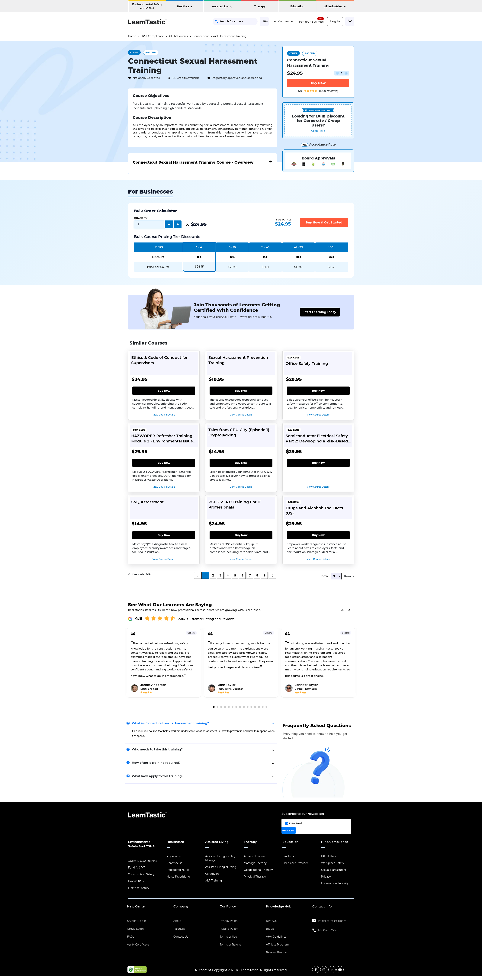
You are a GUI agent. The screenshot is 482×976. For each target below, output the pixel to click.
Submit (268, 79)
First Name (241, 45)
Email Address (243, 62)
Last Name (278, 45)
